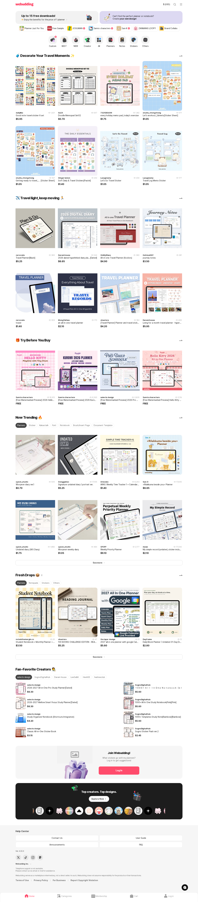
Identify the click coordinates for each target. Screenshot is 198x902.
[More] (180, 55)
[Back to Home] (24, 4)
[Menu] (181, 4)
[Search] (175, 4)
